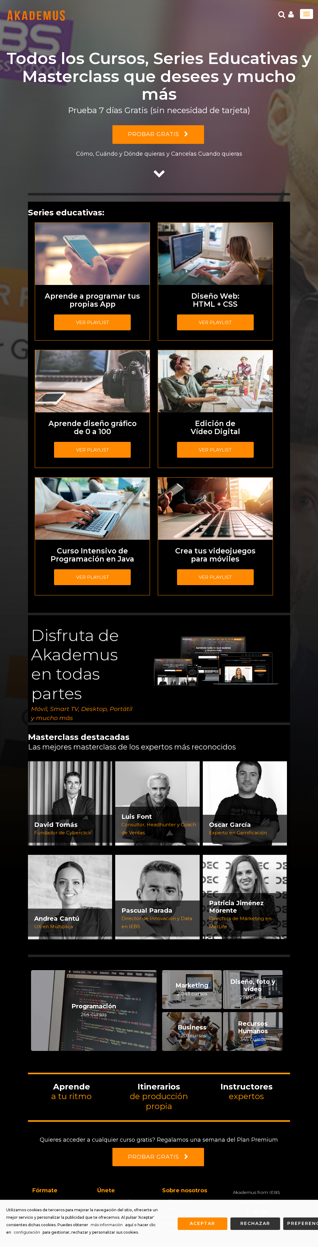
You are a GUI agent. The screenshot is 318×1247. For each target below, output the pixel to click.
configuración (27, 1232)
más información (107, 1224)
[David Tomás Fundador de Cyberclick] (70, 802)
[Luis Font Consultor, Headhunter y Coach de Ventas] (157, 802)
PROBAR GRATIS (154, 134)
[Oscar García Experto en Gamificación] (245, 802)
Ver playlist (92, 322)
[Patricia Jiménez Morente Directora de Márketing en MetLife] (245, 896)
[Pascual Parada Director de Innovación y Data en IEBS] (157, 896)
